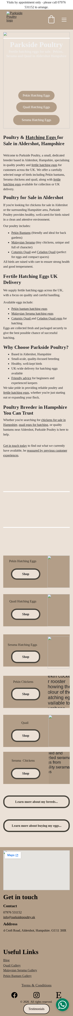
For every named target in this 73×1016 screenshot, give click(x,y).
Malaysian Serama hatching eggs (32, 313)
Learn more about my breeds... (36, 801)
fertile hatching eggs (44, 165)
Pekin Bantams (21, 232)
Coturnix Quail (21, 252)
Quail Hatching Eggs (36, 107)
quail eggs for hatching (33, 424)
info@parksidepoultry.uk (19, 917)
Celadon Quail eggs (49, 318)
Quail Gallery (12, 965)
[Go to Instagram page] (36, 995)
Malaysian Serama (23, 242)
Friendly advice (21, 378)
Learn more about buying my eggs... (36, 825)
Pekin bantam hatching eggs (29, 308)
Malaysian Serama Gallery (20, 970)
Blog (6, 960)
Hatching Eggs (41, 137)
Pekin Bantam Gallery (17, 976)
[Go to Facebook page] (14, 995)
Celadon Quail (46, 252)
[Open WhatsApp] (62, 1004)
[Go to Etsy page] (59, 995)
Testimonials (36, 1009)
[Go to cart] (51, 19)
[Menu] (64, 20)
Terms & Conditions (36, 985)
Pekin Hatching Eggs (36, 95)
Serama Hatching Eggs (36, 120)
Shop (25, 574)
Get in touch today (15, 445)
